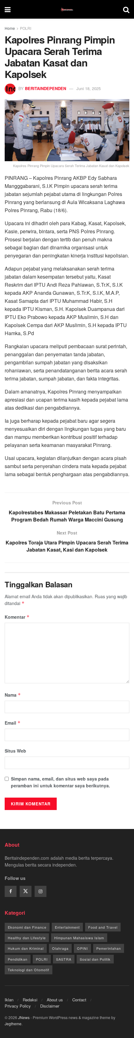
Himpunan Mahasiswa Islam (79, 937)
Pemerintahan (108, 948)
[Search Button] (126, 9)
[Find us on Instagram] (40, 891)
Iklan (9, 1000)
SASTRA (63, 959)
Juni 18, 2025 (88, 88)
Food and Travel (102, 927)
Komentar (17, 617)
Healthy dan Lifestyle (27, 937)
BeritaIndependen (45, 88)
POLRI (25, 28)
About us (55, 1000)
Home (10, 28)
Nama (13, 695)
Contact (79, 1000)
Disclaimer (49, 1006)
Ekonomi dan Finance (27, 927)
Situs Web (15, 751)
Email (13, 723)
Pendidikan (17, 959)
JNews (24, 1017)
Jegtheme (13, 1023)
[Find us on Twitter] (25, 891)
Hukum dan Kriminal (26, 948)
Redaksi (30, 1000)
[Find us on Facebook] (11, 891)
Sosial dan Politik (95, 959)
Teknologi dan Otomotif (28, 969)
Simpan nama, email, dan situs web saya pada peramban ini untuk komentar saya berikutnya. (60, 782)
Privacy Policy (18, 1006)
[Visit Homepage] (67, 9)
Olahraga (60, 948)
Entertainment (67, 927)
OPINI (82, 948)
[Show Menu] (8, 9)
